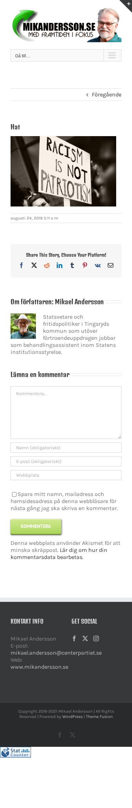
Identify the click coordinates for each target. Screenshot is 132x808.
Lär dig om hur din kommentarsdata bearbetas (59, 553)
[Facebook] (74, 638)
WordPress (72, 716)
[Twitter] (85, 638)
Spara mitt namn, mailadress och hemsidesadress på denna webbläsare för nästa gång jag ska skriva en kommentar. (64, 501)
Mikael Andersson (79, 302)
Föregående (106, 94)
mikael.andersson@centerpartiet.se (56, 652)
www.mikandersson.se (39, 666)
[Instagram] (96, 638)
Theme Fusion (99, 716)
